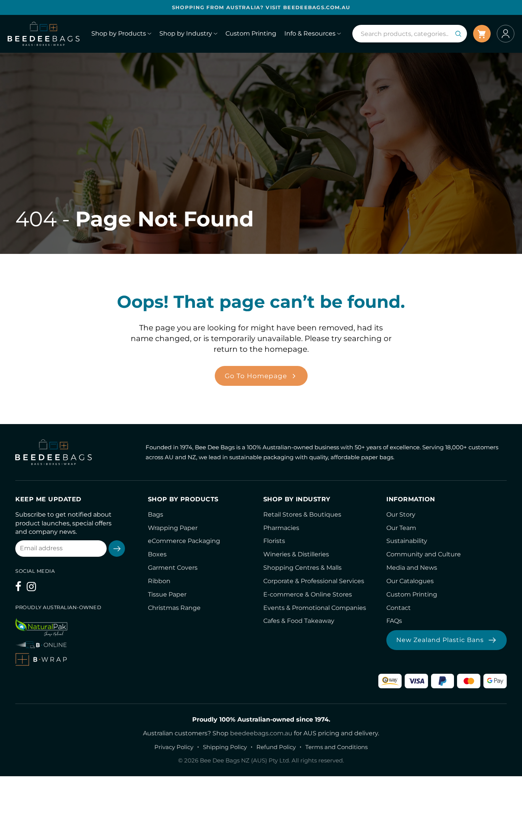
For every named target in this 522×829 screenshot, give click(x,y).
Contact (398, 607)
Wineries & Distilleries (296, 554)
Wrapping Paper (173, 528)
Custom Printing (411, 594)
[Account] (505, 33)
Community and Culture (423, 554)
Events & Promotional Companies (314, 607)
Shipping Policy (225, 747)
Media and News (411, 567)
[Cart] (482, 33)
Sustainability (406, 541)
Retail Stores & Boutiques (302, 514)
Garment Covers (173, 567)
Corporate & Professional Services (313, 581)
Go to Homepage (256, 376)
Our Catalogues (410, 581)
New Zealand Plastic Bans (440, 640)
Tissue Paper (167, 594)
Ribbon (159, 581)
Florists (274, 541)
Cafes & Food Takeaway (298, 620)
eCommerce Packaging (184, 541)
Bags (155, 514)
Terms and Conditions (336, 747)
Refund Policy (276, 747)
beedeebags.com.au (261, 733)
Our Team (401, 528)
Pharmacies (281, 528)
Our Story (400, 514)
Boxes (157, 554)
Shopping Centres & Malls (302, 567)
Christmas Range (174, 607)
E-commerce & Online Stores (307, 594)
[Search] (458, 34)
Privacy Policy (173, 747)
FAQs (394, 620)
